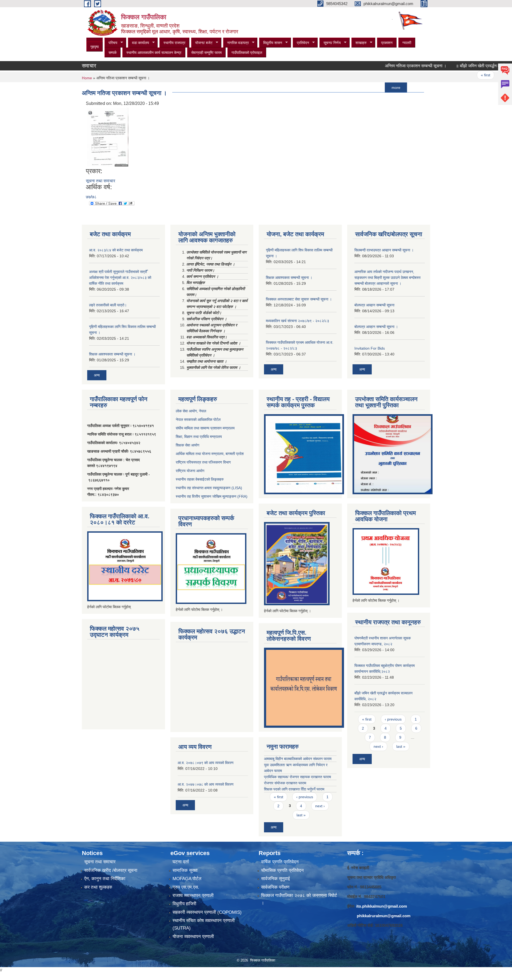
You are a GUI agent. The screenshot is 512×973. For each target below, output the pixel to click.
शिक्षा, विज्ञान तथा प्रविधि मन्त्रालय (199, 436)
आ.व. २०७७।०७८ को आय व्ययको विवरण (206, 784)
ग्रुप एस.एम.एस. (186, 887)
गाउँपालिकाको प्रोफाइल (246, 52)
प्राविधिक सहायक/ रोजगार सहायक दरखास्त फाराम (297, 777)
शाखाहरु (359, 43)
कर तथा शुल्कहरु (98, 887)
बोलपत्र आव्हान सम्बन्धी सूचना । (376, 327)
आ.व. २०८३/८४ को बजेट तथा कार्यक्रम (116, 250)
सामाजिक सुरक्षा (185, 870)
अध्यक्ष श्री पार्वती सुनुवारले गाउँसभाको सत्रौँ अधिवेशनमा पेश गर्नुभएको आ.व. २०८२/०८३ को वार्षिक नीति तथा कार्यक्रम (120, 278)
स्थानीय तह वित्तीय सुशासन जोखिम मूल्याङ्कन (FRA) (211, 496)
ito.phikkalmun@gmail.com (381, 906)
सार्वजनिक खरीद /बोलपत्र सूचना (110, 870)
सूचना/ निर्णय (330, 43)
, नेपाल (201, 411)
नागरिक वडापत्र (236, 43)
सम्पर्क (113, 52)
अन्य (97, 375)
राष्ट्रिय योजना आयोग (190, 471)
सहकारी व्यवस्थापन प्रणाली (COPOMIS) (207, 912)
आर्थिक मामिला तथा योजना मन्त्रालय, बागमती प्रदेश (210, 454)
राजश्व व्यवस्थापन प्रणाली (193, 895)
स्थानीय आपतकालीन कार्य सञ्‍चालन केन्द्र (153, 52)
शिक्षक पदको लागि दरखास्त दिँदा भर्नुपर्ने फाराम (294, 789)
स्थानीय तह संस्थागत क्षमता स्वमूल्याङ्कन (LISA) (209, 488)
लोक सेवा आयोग (186, 411)
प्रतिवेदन (301, 43)
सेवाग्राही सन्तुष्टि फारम (206, 52)
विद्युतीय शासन (270, 43)
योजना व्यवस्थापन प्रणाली (193, 936)
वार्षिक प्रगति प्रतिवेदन (280, 861)
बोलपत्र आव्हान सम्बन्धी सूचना (374, 305)
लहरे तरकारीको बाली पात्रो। (108, 305)
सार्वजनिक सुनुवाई (275, 878)
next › (320, 806)
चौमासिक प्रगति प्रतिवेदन (282, 870)
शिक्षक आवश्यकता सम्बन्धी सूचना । (112, 354)
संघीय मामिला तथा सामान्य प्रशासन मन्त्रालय (205, 428)
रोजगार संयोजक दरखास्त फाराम (285, 783)
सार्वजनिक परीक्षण (275, 887)
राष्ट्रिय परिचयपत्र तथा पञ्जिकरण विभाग (203, 462)
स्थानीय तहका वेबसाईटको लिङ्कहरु (200, 479)
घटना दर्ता (181, 861)
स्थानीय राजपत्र (174, 43)
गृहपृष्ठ (94, 47)
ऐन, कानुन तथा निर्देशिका (104, 878)
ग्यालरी (406, 43)
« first (463, 75)
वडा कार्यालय (138, 43)
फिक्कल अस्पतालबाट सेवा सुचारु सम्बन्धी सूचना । (299, 299)
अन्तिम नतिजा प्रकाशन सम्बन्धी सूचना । (393, 66)
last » (301, 815)
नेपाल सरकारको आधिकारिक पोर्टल (198, 419)
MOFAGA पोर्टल (187, 878)
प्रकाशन (387, 43)
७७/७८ (91, 197)
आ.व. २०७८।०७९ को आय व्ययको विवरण (206, 763)
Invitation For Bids (369, 348)
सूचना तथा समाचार (100, 181)
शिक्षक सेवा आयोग (187, 445)
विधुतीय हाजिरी (184, 903)
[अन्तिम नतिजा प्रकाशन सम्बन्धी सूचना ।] (107, 137)
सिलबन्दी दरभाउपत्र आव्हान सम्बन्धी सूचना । (384, 250)
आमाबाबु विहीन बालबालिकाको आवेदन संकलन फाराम (297, 759)
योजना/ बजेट (202, 43)
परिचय (111, 43)
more (373, 87)
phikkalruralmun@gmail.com (383, 915)
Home (87, 78)
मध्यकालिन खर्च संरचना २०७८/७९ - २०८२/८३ (297, 321)
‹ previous (489, 75)
